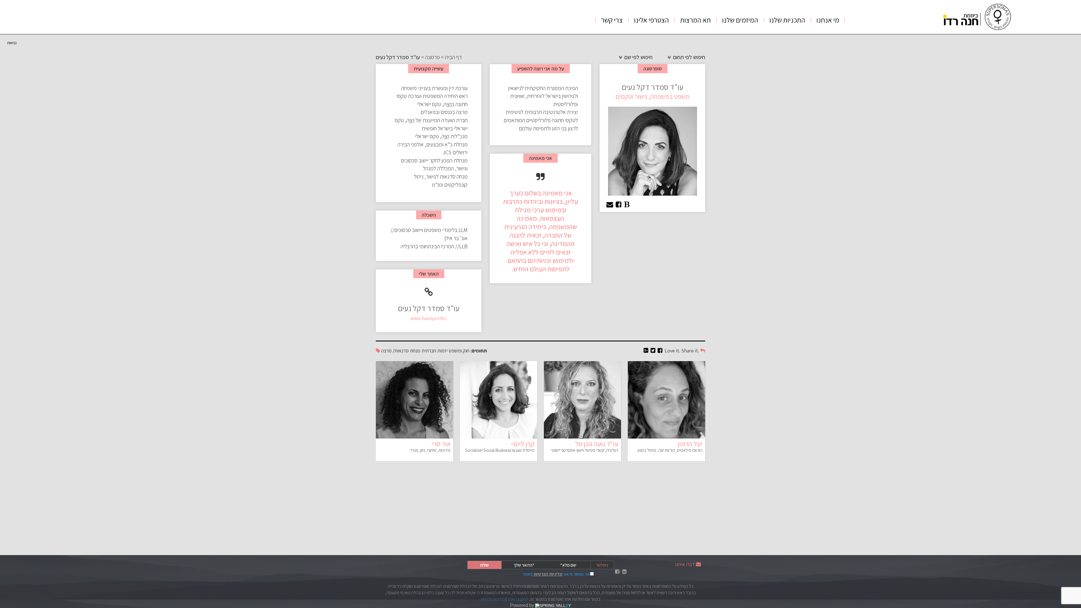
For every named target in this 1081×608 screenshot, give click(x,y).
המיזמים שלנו (740, 19)
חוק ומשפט (459, 350)
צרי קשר (612, 19)
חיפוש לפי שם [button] (638, 57)
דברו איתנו (685, 564)
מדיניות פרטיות (493, 599)
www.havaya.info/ (428, 318)
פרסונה (432, 57)
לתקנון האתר (517, 599)
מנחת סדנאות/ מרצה (400, 350)
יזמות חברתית (434, 350)
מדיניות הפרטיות (547, 574)
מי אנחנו (827, 19)
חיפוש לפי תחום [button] (688, 57)
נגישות (12, 42)
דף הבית (453, 57)
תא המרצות (695, 19)
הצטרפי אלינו (651, 19)
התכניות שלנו (787, 19)
